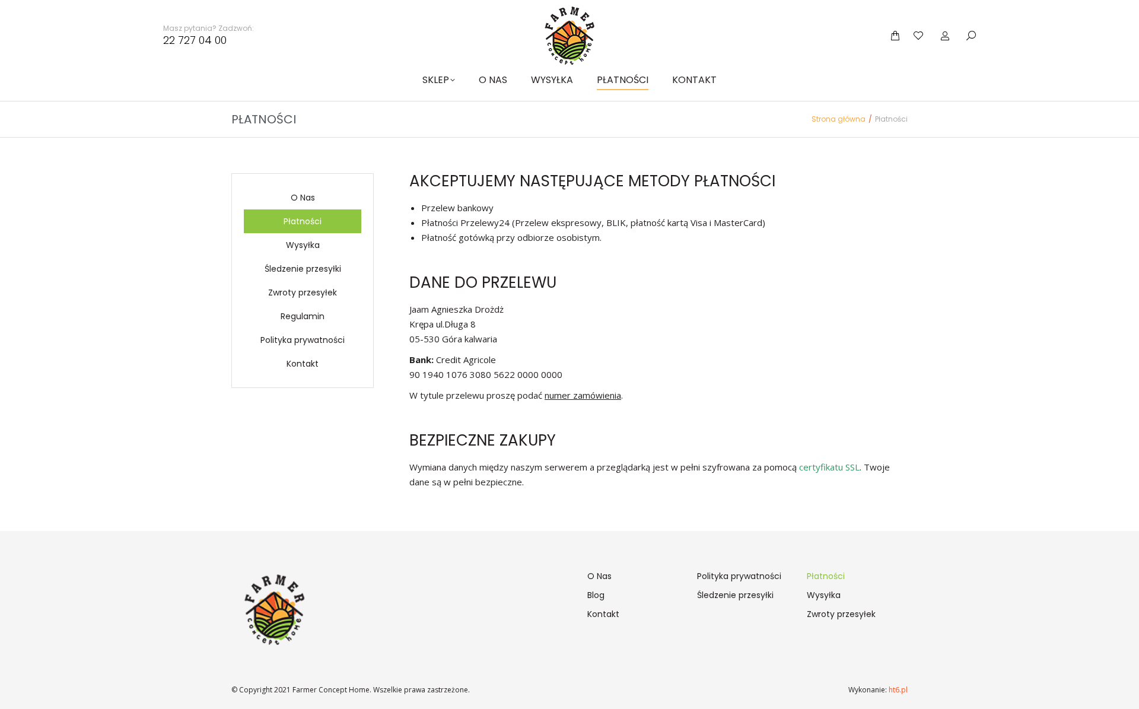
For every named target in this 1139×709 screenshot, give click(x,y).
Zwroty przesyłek (302, 292)
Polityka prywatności (302, 340)
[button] (175, 9)
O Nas (303, 198)
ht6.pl (897, 690)
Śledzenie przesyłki (303, 269)
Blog (596, 595)
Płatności (303, 221)
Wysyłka (303, 245)
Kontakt (303, 364)
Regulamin (302, 316)
